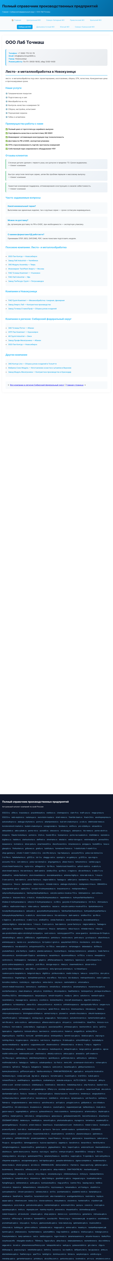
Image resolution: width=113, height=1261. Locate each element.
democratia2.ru (62, 1165)
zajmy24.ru (25, 888)
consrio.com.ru (57, 1031)
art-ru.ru (90, 1258)
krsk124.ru (82, 1076)
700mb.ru (39, 1241)
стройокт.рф (96, 1200)
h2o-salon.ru (43, 1049)
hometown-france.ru (63, 848)
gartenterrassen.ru (24, 1258)
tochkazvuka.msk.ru (10, 1098)
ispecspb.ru (7, 1031)
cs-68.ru (57, 902)
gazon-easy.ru (8, 1111)
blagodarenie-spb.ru (10, 888)
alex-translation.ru (57, 1196)
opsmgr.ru (61, 857)
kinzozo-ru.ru (102, 1022)
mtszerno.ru (35, 1178)
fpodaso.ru (63, 826)
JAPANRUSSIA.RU (22, 1138)
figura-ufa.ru (49, 1241)
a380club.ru (30, 937)
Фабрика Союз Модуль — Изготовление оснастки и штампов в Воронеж (39, 368)
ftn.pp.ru (5, 1143)
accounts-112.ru (8, 862)
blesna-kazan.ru (61, 1094)
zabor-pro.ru (102, 1138)
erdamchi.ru (67, 987)
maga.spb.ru (59, 1227)
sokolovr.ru (85, 995)
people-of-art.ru (27, 1098)
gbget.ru (42, 960)
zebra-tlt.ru (31, 1004)
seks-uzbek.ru (20, 831)
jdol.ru (76, 995)
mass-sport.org (86, 1165)
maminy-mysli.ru (47, 1209)
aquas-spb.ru (7, 1200)
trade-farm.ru (103, 951)
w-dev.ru (79, 1044)
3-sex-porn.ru (8, 879)
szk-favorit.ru (91, 1098)
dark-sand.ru (39, 871)
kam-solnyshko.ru (102, 1156)
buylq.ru (100, 1196)
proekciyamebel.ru (39, 1138)
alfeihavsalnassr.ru (55, 960)
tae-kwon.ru (44, 1031)
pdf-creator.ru (92, 1053)
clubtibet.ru (53, 1098)
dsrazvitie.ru (86, 1143)
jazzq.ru (79, 1205)
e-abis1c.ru (96, 866)
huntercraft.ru (84, 1200)
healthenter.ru (73, 991)
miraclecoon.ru (74, 844)
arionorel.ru (60, 1209)
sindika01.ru (7, 875)
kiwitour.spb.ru (87, 1232)
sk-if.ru (53, 1192)
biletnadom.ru (84, 893)
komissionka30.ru (48, 1183)
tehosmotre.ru (81, 862)
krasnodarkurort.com (63, 1125)
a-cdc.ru (83, 822)
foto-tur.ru (62, 978)
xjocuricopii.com (24, 1134)
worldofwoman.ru (9, 991)
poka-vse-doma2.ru (38, 862)
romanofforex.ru (9, 1080)
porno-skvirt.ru (101, 831)
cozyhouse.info (8, 1241)
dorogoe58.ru (16, 1143)
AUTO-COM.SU (79, 1080)
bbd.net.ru (61, 1085)
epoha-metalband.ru (10, 1044)
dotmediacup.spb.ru (87, 1209)
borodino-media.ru (10, 982)
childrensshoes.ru (71, 1174)
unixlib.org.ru (95, 1254)
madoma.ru (69, 960)
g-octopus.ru (91, 937)
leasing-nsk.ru (88, 1183)
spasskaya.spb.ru (9, 1209)
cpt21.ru (102, 1027)
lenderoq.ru (85, 1094)
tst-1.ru (39, 857)
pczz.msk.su (19, 1205)
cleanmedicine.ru (76, 964)
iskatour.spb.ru (87, 1036)
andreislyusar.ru (8, 942)
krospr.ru (6, 835)
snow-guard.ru (82, 933)
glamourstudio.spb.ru (48, 1223)
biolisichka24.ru (56, 1000)
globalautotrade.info (72, 1116)
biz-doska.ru (73, 978)
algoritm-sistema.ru (92, 1000)
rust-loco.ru (45, 1040)
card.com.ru (57, 1067)
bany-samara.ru (24, 1236)
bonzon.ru (57, 1250)
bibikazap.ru (7, 1250)
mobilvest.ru (50, 1085)
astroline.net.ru (48, 1102)
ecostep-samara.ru (66, 1089)
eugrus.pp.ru (42, 1027)
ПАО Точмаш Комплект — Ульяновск (24, 273)
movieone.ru (85, 942)
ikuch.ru (35, 1152)
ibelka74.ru (106, 1236)
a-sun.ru (30, 1174)
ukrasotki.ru (97, 826)
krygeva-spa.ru (22, 1040)
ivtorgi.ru (91, 1152)
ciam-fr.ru (74, 813)
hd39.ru (99, 1183)
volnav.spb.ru (101, 1062)
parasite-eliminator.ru (65, 1160)
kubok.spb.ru (93, 1076)
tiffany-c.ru (52, 1089)
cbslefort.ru (95, 1187)
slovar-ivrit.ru (90, 964)
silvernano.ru (52, 839)
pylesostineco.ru (46, 1111)
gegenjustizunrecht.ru (11, 1009)
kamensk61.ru (39, 1218)
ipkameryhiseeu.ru (51, 1156)
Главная (5, 12)
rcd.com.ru (6, 1187)
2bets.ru (100, 1009)
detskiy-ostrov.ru (55, 1053)
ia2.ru (95, 1027)
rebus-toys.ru (38, 884)
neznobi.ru (105, 835)
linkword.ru (19, 1169)
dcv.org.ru (22, 1156)
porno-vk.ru (33, 831)
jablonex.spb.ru (101, 1165)
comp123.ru (94, 973)
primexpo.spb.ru (71, 1027)
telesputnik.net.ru (54, 1245)
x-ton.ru (89, 955)
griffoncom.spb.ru (27, 1071)
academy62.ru (102, 1120)
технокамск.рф (78, 1218)
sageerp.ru (63, 1143)
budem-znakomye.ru (33, 826)
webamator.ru (8, 946)
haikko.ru (34, 1062)
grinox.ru (34, 1111)
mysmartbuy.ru (60, 951)
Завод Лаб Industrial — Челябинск (23, 260)
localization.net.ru (94, 1178)
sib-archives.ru (84, 871)
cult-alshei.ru (7, 1138)
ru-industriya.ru (80, 969)
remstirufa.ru (55, 987)
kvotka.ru (6, 1027)
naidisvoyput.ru (46, 1236)
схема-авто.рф (23, 1076)
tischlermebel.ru (35, 1232)
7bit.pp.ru (26, 1067)
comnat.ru (6, 1067)
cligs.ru (102, 1245)
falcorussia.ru (62, 1018)
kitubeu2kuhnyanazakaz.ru (47, 897)
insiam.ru (68, 1031)
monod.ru (6, 1218)
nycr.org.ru (44, 1152)
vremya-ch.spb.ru (66, 1152)
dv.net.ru (16, 1245)
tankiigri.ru (46, 1254)
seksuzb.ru (30, 911)
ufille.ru (14, 813)
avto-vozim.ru (21, 1022)
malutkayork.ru (56, 1049)
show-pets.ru (30, 844)
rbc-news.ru (88, 831)
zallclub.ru (92, 1058)
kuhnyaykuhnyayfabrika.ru (13, 915)
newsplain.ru (100, 955)
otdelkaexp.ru (37, 1085)
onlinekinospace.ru (71, 1004)
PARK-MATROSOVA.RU (63, 1071)
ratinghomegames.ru (10, 1147)
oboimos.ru (7, 1152)
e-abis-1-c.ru (97, 871)
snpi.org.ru (99, 1036)
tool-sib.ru (22, 1129)
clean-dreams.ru (25, 991)
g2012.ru (30, 857)
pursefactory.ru (34, 942)
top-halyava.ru (64, 853)
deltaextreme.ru (29, 1187)
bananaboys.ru (95, 1192)
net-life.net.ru (7, 1022)
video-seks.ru (33, 906)
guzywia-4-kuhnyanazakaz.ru (74, 902)
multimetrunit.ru (34, 1129)
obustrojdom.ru (57, 1134)
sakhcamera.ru (34, 1022)
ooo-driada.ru (99, 1102)
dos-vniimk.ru (104, 1241)
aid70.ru (5, 1116)
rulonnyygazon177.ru (65, 933)
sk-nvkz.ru (35, 1165)
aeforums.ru (82, 1058)
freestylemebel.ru (9, 1236)
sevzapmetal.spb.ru (30, 1160)
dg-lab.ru (35, 1076)
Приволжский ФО (77, 20)
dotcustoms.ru (8, 955)
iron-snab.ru (17, 1027)
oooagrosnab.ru (50, 826)
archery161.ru (91, 1031)
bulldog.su (18, 1227)
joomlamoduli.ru (64, 1192)
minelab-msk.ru (52, 884)
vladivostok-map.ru (18, 906)
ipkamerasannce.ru (76, 1236)
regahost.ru (18, 1031)
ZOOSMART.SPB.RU (10, 1120)
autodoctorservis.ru (78, 1018)
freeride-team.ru (75, 817)
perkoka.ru (55, 937)
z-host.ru (30, 897)
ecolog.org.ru (37, 1018)
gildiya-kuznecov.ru (86, 1067)
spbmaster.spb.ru (80, 1223)
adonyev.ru (76, 831)
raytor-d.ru (28, 866)
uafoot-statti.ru (83, 866)
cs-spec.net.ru (46, 1169)
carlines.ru (102, 1098)
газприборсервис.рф (97, 1227)
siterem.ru (47, 1107)
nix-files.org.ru (8, 1058)
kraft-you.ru (85, 813)
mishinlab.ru (94, 835)
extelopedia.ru (57, 1036)
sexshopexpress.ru (103, 817)
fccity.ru (34, 1223)
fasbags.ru (61, 879)
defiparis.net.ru (80, 1250)
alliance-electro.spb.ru (51, 1022)
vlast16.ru (20, 1036)
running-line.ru (8, 1040)
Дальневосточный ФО (45, 27)
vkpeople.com (32, 1209)
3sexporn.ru (7, 884)
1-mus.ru (98, 875)
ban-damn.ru (20, 879)
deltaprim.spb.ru (70, 1049)
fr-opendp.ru (88, 1156)
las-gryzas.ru (93, 1250)
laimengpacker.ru (31, 1143)
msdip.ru (68, 995)
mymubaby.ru (97, 1040)
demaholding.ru (8, 937)
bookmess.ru (7, 1169)
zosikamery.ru (49, 1080)
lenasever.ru (7, 844)
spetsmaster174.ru (35, 1156)
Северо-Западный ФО (55, 20)
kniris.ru (21, 1209)
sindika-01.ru (52, 871)
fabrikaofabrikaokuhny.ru (72, 911)
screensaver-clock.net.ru (84, 1062)
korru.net (29, 1036)
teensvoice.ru (7, 978)
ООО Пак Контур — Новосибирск (22, 256)
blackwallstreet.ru (102, 1147)
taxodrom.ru (74, 1143)
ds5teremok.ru (22, 1183)
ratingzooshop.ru (43, 1116)
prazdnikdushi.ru (38, 813)
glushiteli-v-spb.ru (63, 1178)
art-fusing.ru (83, 1187)
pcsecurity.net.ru (9, 1129)
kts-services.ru (27, 871)
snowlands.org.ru (55, 1174)
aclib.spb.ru (35, 1183)
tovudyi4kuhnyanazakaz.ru (13, 911)
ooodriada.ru (103, 1218)
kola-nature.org (65, 1223)
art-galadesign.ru (39, 1089)
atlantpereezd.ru (51, 822)
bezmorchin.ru (85, 1027)
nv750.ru (81, 955)
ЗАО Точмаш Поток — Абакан (21, 328)
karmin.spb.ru (7, 1232)
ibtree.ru (71, 1254)
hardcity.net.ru (99, 1143)
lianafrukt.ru (18, 1196)
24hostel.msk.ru (67, 1044)
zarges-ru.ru (105, 1004)
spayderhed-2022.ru (69, 942)
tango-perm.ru (85, 1049)
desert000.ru (80, 1152)
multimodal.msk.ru (9, 1062)
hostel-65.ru (51, 835)
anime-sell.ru (71, 1227)
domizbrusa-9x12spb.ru (99, 933)
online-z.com (7, 1085)
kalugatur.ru (36, 1067)
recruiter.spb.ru (57, 1076)
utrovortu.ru (42, 1009)
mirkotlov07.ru (43, 1187)
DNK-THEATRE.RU (74, 1169)
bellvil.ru (47, 1250)
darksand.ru (27, 884)
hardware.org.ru (8, 1076)
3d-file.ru (51, 866)
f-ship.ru (88, 1044)
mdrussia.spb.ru (100, 1214)
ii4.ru (64, 1147)
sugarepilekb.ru (22, 1111)
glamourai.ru (77, 1138)
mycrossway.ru (57, 1187)
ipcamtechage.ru (9, 1174)
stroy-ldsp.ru (40, 1174)
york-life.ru (39, 964)
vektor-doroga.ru (75, 839)
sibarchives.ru (103, 937)
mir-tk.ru (92, 902)
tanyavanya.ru (41, 995)
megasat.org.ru (79, 1178)
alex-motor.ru (34, 1102)
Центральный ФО (34, 20)
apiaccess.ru (57, 1116)
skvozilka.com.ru (51, 1258)
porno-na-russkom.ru (78, 835)
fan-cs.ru (56, 1129)
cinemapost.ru (63, 813)
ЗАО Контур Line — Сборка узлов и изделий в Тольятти (32, 364)
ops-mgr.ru (92, 857)
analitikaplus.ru (23, 1080)
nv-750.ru (50, 946)
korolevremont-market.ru (12, 826)
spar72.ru (37, 1254)
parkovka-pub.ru (67, 1258)
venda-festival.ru (21, 875)
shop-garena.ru (8, 853)
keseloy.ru (82, 1227)
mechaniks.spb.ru (91, 1169)
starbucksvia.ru (28, 839)
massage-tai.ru (22, 1000)
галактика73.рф (93, 1089)
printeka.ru (38, 1258)
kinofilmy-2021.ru (9, 995)
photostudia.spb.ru (65, 1120)
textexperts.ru (87, 991)
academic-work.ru (79, 1192)
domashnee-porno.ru (36, 978)
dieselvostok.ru (52, 1044)
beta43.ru (28, 1196)
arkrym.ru (38, 991)
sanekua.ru (6, 1196)
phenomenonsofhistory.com (33, 1245)
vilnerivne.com (21, 1200)
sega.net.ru (6, 1245)
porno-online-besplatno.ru (13, 964)
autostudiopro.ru (9, 822)
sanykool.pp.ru (82, 1254)
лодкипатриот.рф (73, 1107)
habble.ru (17, 839)
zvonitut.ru (43, 1000)
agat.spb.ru (78, 1071)
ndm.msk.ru (29, 1116)
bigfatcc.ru (6, 839)
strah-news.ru (61, 817)
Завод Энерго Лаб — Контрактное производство (29, 304)
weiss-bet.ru (48, 982)
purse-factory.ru (34, 879)
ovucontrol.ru (42, 969)
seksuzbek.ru (7, 831)
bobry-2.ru (32, 1200)
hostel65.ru (97, 844)
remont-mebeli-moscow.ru (13, 987)
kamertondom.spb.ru (96, 1018)
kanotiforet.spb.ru (9, 1018)
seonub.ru (34, 1000)
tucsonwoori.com (41, 1196)
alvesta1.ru (80, 1053)
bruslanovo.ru (35, 1107)
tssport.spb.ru (73, 1147)
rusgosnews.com (38, 1044)
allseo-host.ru (68, 862)
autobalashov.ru (28, 1009)
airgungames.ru (54, 862)
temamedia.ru (71, 1187)
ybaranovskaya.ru (83, 1134)
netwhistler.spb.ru (35, 1250)
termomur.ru (31, 987)
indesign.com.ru (101, 1232)
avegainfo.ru (79, 1031)
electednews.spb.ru (10, 1254)
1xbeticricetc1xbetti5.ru (66, 866)
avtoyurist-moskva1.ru (94, 1071)
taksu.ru (84, 973)
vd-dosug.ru (65, 831)
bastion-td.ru (102, 1085)
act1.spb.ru (60, 1102)
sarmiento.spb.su (42, 1036)
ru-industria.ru (19, 1004)
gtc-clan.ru (92, 1245)
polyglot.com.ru (73, 1102)
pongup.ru (86, 844)
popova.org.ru (20, 1250)
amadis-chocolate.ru (78, 1013)
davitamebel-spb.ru (10, 1094)
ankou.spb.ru (68, 1053)
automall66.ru (49, 1232)
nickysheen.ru (60, 1200)
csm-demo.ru (22, 862)
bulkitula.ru (49, 848)
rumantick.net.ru (21, 1178)
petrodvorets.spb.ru (34, 1205)
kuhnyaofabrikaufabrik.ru (83, 897)
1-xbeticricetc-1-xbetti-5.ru (85, 848)
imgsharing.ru (20, 978)
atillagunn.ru (40, 866)
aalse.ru (20, 937)
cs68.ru (5, 906)
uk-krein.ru (28, 1218)
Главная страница (74, 385)
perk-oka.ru (79, 937)
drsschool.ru (104, 1116)
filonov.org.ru (64, 1218)
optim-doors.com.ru (21, 1152)
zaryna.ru (58, 982)
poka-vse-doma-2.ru (94, 853)
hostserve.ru (63, 835)
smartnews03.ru (44, 844)
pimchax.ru (6, 897)
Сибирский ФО (25, 27)
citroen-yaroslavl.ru (26, 1192)
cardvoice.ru (7, 960)
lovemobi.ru (80, 1258)
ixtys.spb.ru (24, 1223)
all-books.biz (23, 1214)
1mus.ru (17, 884)
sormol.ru (32, 835)
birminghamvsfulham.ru (32, 1013)
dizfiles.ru (98, 946)
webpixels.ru (7, 1205)
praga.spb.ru (50, 1018)
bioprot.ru (17, 1187)
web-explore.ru (17, 817)
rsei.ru (35, 1236)
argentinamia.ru (42, 937)
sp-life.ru (62, 871)
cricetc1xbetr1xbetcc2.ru (12, 866)
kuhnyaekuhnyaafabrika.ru (95, 911)
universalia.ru (83, 982)
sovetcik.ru (70, 1134)
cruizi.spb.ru (99, 1205)
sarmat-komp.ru (50, 1013)
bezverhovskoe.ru (89, 1116)
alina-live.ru (61, 1241)
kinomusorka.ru (77, 1009)
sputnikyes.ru (53, 1058)
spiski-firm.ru (53, 1009)
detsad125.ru (7, 1107)
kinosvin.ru (31, 1049)
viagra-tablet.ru (49, 879)
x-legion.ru (72, 871)
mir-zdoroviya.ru (21, 1107)
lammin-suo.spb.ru (72, 1036)
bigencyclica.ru (8, 1036)
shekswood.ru (21, 1232)
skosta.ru (21, 1174)
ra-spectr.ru (91, 1218)
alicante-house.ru (93, 1236)
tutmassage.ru (25, 1018)
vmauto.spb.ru (36, 1214)
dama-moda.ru (8, 1165)
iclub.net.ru (100, 1107)
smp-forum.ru (89, 1085)
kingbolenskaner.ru (19, 1102)
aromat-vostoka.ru (22, 1085)
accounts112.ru (77, 853)
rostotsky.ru (24, 982)
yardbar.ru (75, 1232)
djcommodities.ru (68, 955)
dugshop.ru (56, 1040)
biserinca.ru (48, 1125)
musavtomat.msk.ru (41, 1134)
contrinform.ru (75, 1214)
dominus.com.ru (59, 1254)
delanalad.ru (87, 946)
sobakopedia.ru (45, 1062)
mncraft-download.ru (73, 1000)
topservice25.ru (27, 1147)
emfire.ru (73, 826)
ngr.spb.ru (25, 1044)
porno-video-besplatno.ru (13, 969)
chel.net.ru (34, 1040)
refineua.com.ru (31, 1169)
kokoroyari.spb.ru (45, 1094)
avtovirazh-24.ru (68, 1205)
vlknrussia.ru (102, 902)
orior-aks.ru (65, 1098)
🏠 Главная (16, 20)
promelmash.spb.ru (10, 1223)
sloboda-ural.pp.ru (64, 1080)
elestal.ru (62, 839)
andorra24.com (87, 1147)
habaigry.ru (23, 1062)
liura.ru (106, 844)
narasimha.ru (54, 955)
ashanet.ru (92, 951)
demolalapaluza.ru (25, 995)
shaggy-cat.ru (49, 857)
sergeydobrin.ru (98, 1094)
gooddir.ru (97, 1049)
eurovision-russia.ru (46, 817)
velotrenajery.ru (90, 839)
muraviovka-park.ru (97, 987)
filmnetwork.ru (8, 1049)
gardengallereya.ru (10, 1125)
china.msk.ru (7, 1227)
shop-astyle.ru (50, 1214)
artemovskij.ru (91, 1111)
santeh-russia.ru (68, 1129)
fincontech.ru (95, 879)
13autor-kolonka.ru (19, 835)
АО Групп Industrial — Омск (20, 336)
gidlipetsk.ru (86, 1102)
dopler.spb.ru (103, 1111)
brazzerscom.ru (63, 888)
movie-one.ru (67, 937)
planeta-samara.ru (44, 951)
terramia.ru (90, 1120)
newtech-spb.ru (97, 995)
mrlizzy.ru (84, 1174)
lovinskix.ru (18, 844)
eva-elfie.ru (51, 978)
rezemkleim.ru (8, 1000)
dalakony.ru (25, 1120)
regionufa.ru (36, 982)
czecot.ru (88, 1205)
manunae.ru (32, 960)
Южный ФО (64, 27)
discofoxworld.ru (60, 844)
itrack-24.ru (88, 817)
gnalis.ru (39, 848)
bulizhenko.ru (7, 1178)
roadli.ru (32, 951)
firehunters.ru (18, 848)
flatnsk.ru (6, 1102)
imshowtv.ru (78, 1125)
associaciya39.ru (56, 1027)
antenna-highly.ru (71, 875)
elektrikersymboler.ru (38, 1058)
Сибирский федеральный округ (22, 12)
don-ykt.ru (104, 973)
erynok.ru (58, 1004)
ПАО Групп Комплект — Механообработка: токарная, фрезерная (36, 300)
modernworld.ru (99, 1160)
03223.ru (6, 813)
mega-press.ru (98, 813)
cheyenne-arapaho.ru (11, 1160)
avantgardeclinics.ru (75, 1196)
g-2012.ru (83, 857)
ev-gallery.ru (72, 857)
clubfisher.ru (43, 987)
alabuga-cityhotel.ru (26, 822)
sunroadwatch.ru (9, 1192)
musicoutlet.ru (95, 1223)
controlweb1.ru (79, 1022)
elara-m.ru (65, 1009)
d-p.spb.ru (80, 1089)
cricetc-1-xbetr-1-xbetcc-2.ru (29, 853)
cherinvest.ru (40, 1053)
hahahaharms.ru (18, 857)
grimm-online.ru (31, 1227)
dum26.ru (65, 1156)
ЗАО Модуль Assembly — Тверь (21, 264)
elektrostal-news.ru (96, 822)
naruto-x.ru (21, 942)
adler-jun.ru (72, 879)
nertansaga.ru (74, 946)
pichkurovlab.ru (58, 973)
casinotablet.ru (70, 982)
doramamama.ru (80, 987)
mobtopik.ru (105, 1125)
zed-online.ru (97, 893)
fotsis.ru (23, 1094)
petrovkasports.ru (93, 960)
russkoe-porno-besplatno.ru (14, 973)
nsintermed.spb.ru (51, 1205)
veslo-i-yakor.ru (103, 978)
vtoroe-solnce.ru (46, 1200)
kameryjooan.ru (76, 1111)
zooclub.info (52, 1218)
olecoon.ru (54, 831)
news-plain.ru (61, 946)
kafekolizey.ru (89, 1107)
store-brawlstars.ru (37, 875)
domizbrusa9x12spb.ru (25, 955)
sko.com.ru (106, 1089)
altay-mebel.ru (60, 1169)
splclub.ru (30, 964)
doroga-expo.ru (52, 964)
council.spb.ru (59, 1107)
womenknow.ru (90, 1241)
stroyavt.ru (66, 1022)
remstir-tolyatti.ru (55, 995)
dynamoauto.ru (77, 1098)
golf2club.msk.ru (68, 1058)
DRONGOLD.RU (47, 1165)
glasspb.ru (6, 848)
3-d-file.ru (6, 857)
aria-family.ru (21, 951)
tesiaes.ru (47, 1067)
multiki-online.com (10, 1053)
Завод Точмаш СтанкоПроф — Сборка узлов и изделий (32, 309)
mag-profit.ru (63, 1183)
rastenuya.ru (31, 817)
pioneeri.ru (63, 1013)
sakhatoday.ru (22, 1058)
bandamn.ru (84, 879)
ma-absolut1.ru (21, 946)
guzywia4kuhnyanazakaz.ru (48, 911)
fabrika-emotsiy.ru (44, 1071)
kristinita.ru (48, 991)
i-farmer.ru (74, 1165)
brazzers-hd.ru (19, 897)
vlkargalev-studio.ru (25, 1241)
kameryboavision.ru (10, 1071)
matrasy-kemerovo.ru (77, 951)
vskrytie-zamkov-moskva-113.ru (63, 893)
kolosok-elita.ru (31, 1031)
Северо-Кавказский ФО (85, 27)
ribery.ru (64, 964)
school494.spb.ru (83, 1040)
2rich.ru (41, 835)
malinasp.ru (20, 1049)
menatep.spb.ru (8, 1258)
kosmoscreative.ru (10, 1089)
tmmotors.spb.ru (9, 1134)
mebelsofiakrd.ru (96, 1174)
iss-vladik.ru (68, 1250)
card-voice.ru (50, 933)
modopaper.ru (20, 960)
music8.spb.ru (70, 1076)
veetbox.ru (50, 813)
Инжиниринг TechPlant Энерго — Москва (26, 269)
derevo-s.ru (62, 1214)
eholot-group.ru (22, 1165)
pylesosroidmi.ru (79, 1245)
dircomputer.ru (60, 991)
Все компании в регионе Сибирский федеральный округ (37, 385)
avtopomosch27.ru (37, 946)
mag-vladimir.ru (62, 1232)
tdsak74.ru (91, 1022)
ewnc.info (68, 1062)
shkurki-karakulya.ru (96, 1013)
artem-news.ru (35, 1125)
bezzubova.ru (41, 1098)
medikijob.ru (36, 1120)
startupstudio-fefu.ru (89, 1004)
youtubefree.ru (8, 951)
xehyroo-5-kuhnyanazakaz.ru (40, 902)
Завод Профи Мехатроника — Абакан (24, 340)
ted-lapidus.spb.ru (47, 1160)
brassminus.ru (90, 1138)
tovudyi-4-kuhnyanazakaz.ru (44, 888)
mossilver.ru (74, 1094)
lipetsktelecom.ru (96, 906)
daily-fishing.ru (48, 1178)
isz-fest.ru (58, 1062)
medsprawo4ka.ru (79, 888)
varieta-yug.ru (94, 862)
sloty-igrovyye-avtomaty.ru (61, 969)
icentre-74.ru (75, 1183)
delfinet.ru (41, 839)
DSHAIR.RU (96, 1129)
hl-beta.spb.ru (68, 1040)
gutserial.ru (87, 1214)
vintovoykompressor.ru (11, 1013)
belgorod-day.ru (34, 973)
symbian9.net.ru (83, 1129)
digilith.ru (46, 973)
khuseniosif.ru (72, 1209)
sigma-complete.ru (83, 1160)
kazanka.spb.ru (70, 1067)
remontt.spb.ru (49, 1120)
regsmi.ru (97, 1044)
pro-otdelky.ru (84, 826)
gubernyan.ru (41, 1147)
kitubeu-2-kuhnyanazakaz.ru (14, 902)
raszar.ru (55, 906)
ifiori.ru (100, 1152)
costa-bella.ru (29, 1027)
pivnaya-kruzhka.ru (103, 991)
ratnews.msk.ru (42, 1192)
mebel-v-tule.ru (91, 1125)
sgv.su (105, 1049)
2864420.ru (102, 884)
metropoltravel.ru (87, 978)
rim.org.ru (66, 1138)
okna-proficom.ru (45, 1004)
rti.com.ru (23, 1125)
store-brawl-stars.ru (10, 871)
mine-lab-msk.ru (87, 875)
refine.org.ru (17, 1218)
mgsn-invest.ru (60, 1236)
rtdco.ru (99, 929)
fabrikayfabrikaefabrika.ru (37, 893)
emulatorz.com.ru (103, 1258)
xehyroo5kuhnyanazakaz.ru (13, 893)
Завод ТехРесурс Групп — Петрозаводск (26, 281)
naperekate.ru (66, 897)
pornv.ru (39, 822)
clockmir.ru (72, 1200)
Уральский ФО (96, 20)
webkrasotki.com (26, 1053)
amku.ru (104, 1250)
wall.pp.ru (67, 1245)
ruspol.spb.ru (76, 1156)
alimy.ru (102, 1080)
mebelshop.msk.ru (74, 1085)
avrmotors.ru (24, 1089)
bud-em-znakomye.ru (69, 822)
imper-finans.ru (54, 1138)
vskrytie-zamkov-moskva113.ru (74, 906)
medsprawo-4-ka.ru (87, 884)
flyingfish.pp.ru (8, 1183)
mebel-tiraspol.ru (9, 1214)
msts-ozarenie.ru (62, 1111)
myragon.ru (79, 1120)
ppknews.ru (97, 1134)
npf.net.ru (16, 1067)
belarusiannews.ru (75, 1241)
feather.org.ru (25, 1254)
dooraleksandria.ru (54, 875)
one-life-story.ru (49, 853)
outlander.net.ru (45, 1227)
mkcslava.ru (91, 1009)
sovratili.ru (44, 831)
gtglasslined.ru (54, 1147)
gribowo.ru (29, 848)
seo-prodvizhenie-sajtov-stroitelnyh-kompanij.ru (22, 933)
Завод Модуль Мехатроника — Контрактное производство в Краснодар (39, 372)
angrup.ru (45, 1076)
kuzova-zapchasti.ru (48, 1143)
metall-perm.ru (17, 1116)
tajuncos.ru (80, 960)
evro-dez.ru (96, 942)
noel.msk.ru (90, 1196)
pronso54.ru (104, 839)
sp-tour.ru (47, 1129)
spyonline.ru (37, 1080)
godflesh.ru (7, 1004)
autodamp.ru (42, 955)
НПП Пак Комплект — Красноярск (23, 332)
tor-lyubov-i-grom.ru (50, 942)
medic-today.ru (72, 973)
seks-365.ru (30, 969)
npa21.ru (53, 1152)
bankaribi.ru (46, 906)
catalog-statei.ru (9, 1156)
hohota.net (92, 1080)
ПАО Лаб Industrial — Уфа (19, 277)
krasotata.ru (24, 813)
